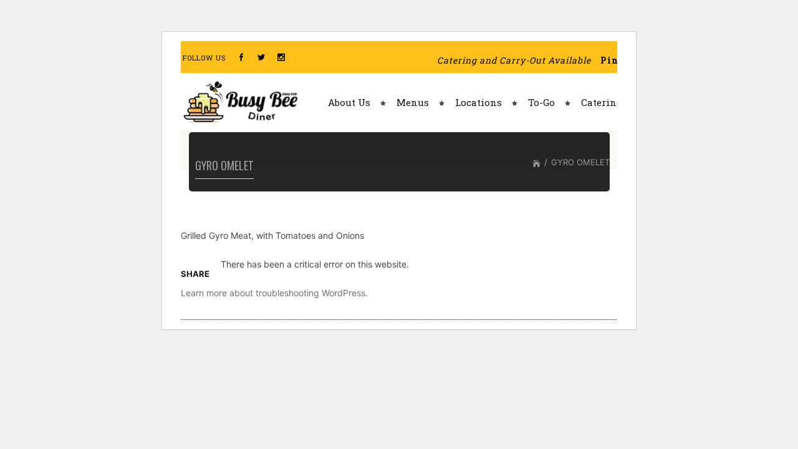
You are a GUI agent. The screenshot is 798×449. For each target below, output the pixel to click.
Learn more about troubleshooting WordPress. (274, 292)
